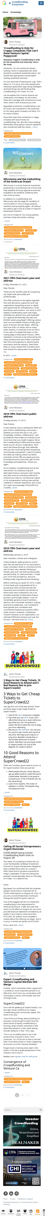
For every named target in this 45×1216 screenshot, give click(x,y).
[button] (11, 1212)
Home (5, 12)
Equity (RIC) (31, 230)
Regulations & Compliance (16, 236)
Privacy (12, 1199)
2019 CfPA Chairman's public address (20, 415)
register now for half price (25, 1056)
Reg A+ (33, 371)
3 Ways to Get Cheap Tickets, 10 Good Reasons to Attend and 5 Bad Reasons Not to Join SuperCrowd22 (22, 684)
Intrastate (9, 371)
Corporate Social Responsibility (18, 133)
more (35, 127)
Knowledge (15, 12)
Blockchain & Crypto (23, 359)
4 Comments (9, 142)
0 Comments (9, 377)
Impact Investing (12, 136)
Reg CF (8, 374)
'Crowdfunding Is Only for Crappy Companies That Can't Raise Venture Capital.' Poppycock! (21, 52)
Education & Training (14, 230)
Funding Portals (11, 368)
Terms (5, 1199)
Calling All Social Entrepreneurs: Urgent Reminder (22, 848)
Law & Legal (28, 233)
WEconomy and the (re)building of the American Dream (22, 180)
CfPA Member (23, 729)
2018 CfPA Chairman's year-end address (22, 550)
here (20, 715)
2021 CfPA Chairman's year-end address (22, 279)
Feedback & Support (25, 1199)
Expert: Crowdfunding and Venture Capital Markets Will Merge (20, 982)
